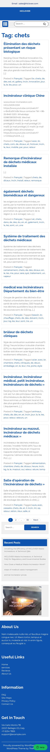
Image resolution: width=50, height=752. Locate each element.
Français (18, 78)
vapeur (7, 276)
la (4, 84)
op (39, 508)
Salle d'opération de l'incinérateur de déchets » (24, 482)
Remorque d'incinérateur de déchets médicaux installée (23, 162)
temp (42, 469)
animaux (36, 411)
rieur (19, 511)
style (39, 366)
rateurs (20, 417)
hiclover (34, 144)
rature (35, 469)
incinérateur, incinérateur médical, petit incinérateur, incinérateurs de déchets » (24, 380)
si (29, 511)
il (26, 508)
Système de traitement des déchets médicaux (24, 238)
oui (22, 469)
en (22, 222)
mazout (16, 469)
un (19, 84)
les (10, 84)
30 (27, 520)
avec (34, 141)
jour (43, 81)
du (19, 222)
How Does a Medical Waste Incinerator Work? (24, 564)
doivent (34, 318)
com (12, 144)
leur (8, 147)
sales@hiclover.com (28, 3)
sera (22, 273)
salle (25, 511)
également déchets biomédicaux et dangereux (24, 193)
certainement (11, 270)
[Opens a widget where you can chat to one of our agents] (40, 747)
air (33, 219)
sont (12, 225)
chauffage (9, 318)
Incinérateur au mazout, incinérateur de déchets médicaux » (22, 432)
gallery (18, 81)
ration (14, 511)
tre (27, 321)
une (21, 225)
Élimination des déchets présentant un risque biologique (22, 47)
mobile (14, 147)
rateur (32, 147)
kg (9, 321)
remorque (36, 180)
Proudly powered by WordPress (19, 745)
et (13, 81)
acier (34, 360)
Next (35, 520)
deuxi (37, 363)
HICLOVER (25, 11)
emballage (9, 366)
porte (34, 366)
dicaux (22, 144)
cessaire (8, 508)
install (20, 180)
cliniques (25, 363)
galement (33, 222)
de (43, 78)
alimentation (38, 463)
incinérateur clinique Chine (24, 95)
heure (35, 466)
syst (27, 273)
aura (34, 505)
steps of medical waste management (21, 569)
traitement (35, 273)
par (21, 147)
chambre (8, 363)
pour (15, 84)
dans (6, 222)
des (5, 81)
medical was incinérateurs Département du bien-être (24, 289)
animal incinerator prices (15, 575)
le (7, 84)
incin (25, 81)
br (33, 78)
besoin (35, 315)
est (9, 81)
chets (38, 78)
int (35, 508)
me (11, 273)
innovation (34, 81)
